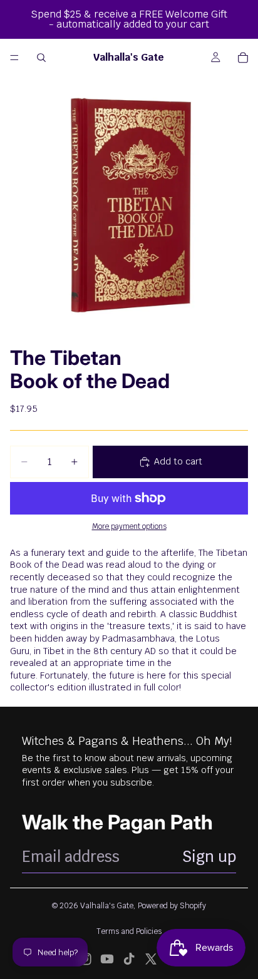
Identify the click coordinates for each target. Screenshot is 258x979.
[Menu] (14, 57)
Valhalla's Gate (106, 906)
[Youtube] (107, 958)
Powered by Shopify (172, 906)
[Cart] (243, 57)
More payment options (129, 526)
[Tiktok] (129, 958)
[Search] (41, 57)
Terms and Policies (129, 931)
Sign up (209, 856)
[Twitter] (150, 958)
